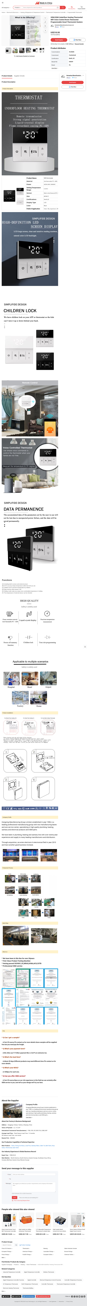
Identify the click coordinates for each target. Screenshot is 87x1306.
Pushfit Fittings (27, 1254)
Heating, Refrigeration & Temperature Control (32, 12)
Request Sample (79, 44)
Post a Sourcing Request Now (21, 1200)
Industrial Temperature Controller (11, 1272)
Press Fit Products (6, 1248)
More (3, 1291)
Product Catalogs (25, 1245)
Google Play (16, 1296)
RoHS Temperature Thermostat (29, 1284)
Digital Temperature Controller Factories (13, 1280)
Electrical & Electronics (13, 12)
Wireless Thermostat (48, 1272)
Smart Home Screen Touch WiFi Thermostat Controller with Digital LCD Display (9, 1231)
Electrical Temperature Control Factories (50, 1280)
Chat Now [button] (78, 40)
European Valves (48, 1254)
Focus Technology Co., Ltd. (31, 1301)
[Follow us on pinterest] (82, 1296)
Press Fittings (5, 1254)
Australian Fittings (48, 1251)
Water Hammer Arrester (70, 1248)
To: (10, 1179)
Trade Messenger (28, 1296)
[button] (3, 3)
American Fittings (27, 1251)
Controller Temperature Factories (73, 1280)
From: (9, 1174)
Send (14, 1197)
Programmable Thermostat (74, 12)
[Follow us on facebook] (72, 1296)
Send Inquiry (59, 40)
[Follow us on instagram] (77, 1296)
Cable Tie (42, 1145)
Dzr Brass (22, 1145)
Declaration (61, 1301)
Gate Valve (16, 1147)
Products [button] (17, 7)
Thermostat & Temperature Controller (56, 12)
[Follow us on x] (74, 1296)
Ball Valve (48, 1145)
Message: (8, 1183)
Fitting (17, 1145)
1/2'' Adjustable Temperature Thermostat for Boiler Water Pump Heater (43, 1231)
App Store (6, 1296)
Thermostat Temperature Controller (66, 1284)
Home (3, 12)
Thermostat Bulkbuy (28, 1288)
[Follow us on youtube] (79, 1296)
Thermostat (8, 1147)
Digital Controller (32, 1280)
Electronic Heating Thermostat (11, 1288)
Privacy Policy (69, 1301)
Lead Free (28, 1145)
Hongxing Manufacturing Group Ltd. (64, 25)
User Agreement (52, 1301)
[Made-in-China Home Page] (43, 3)
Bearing (46, 1248)
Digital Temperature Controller (32, 1272)
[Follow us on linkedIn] (84, 1296)
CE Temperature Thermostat (10, 1284)
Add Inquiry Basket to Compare (25, 56)
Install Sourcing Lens (44, 1296)
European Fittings (6, 1251)
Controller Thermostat (47, 1284)
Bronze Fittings (68, 1251)
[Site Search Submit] (63, 7)
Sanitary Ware (35, 1145)
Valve (12, 1145)
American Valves (68, 1254)
